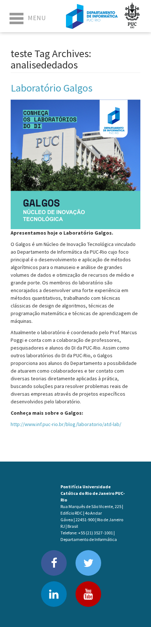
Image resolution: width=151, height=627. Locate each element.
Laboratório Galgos (51, 87)
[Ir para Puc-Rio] (132, 16)
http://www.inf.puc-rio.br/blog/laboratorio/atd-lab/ (66, 424)
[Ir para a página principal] (92, 16)
